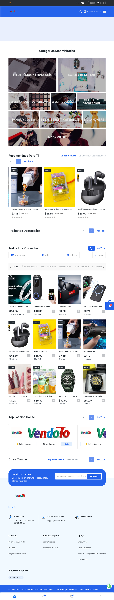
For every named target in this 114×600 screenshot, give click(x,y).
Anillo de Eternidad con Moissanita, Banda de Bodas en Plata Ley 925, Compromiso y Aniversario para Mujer (19, 307)
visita (67, 444)
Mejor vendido (82, 267)
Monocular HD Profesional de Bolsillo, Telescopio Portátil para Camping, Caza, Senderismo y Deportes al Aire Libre (94, 352)
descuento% (65, 267)
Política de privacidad (89, 589)
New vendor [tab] (72, 459)
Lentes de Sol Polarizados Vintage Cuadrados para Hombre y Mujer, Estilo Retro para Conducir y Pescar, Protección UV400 (69, 307)
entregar (94, 476)
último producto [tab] (68, 156)
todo (15, 267)
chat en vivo (83, 542)
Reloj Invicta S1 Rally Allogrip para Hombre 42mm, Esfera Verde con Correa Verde (68, 396)
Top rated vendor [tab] (56, 459)
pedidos (11, 548)
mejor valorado (48, 267)
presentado (98, 267)
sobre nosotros (49, 542)
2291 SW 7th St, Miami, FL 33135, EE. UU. (24, 522)
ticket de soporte (84, 548)
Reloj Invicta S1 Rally (93, 396)
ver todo (28, 161)
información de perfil (16, 542)
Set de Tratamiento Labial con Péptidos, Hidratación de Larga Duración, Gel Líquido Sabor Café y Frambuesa (19, 396)
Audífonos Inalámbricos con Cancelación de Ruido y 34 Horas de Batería (90, 209)
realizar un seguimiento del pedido (92, 554)
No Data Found (16, 578)
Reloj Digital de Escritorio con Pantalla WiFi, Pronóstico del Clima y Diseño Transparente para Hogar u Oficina (56, 209)
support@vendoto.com (56, 521)
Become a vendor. (97, 3)
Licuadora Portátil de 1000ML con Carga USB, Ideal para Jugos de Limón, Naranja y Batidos (44, 396)
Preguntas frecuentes (17, 554)
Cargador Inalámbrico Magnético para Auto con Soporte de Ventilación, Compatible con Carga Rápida (94, 307)
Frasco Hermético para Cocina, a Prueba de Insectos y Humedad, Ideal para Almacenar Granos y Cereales (23, 209)
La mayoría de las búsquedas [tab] (92, 156)
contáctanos (83, 559)
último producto (30, 267)
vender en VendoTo (50, 548)
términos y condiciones (66, 589)
